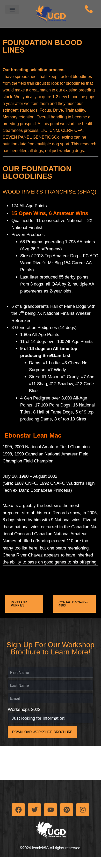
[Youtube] (50, 809)
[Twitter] (34, 809)
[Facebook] (18, 809)
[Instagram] (82, 809)
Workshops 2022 (24, 709)
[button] (12, 9)
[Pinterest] (66, 809)
